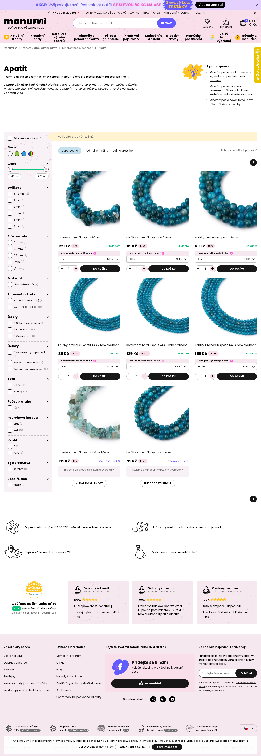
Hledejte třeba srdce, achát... (96, 23)
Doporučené (70, 151)
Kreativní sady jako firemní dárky (25, 683)
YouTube (173, 699)
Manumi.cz (10, 48)
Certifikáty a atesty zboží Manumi (78, 683)
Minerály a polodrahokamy (40, 48)
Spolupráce (63, 690)
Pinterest (163, 699)
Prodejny (199, 12)
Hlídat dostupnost (89, 483)
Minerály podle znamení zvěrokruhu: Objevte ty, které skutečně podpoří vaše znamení (231, 90)
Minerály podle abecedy (77, 48)
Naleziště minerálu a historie (53, 89)
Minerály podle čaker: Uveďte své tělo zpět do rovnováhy (232, 102)
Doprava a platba (15, 663)
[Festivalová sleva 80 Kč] (130, 5)
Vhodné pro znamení (18, 89)
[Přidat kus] (76, 269)
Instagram (154, 699)
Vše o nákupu (13, 656)
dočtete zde (106, 746)
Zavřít (257, 5)
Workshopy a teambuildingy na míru (28, 690)
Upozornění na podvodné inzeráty (78, 697)
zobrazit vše (49, 612)
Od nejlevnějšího (97, 151)
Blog (146, 12)
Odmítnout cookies (132, 747)
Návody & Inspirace (69, 676)
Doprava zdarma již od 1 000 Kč (106, 12)
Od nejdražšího (123, 151)
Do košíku (100, 268)
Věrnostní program (177, 12)
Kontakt (135, 12)
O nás (156, 12)
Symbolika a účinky (123, 84)
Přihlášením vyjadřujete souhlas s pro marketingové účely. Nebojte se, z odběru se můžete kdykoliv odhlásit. (228, 686)
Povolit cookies (167, 747)
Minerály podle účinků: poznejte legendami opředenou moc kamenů (230, 76)
